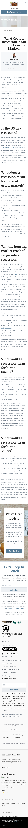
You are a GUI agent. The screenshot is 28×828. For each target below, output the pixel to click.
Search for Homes (7, 663)
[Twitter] (5, 642)
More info (15, 821)
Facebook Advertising (9, 673)
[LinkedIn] (8, 642)
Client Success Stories (9, 657)
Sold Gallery (6, 676)
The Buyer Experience (9, 666)
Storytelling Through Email (10, 669)
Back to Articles (7, 30)
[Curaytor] (9, 650)
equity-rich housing (6, 328)
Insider (15, 274)
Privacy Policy (14, 729)
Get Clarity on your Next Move (11, 660)
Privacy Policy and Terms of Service (15, 608)
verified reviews (13, 816)
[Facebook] (3, 642)
